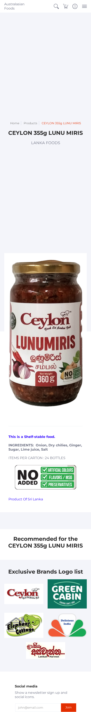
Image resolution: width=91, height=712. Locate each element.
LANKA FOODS (45, 143)
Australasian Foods (14, 6)
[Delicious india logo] (67, 625)
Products (30, 123)
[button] (56, 6)
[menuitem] (56, 6)
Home (14, 123)
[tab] (27, 421)
